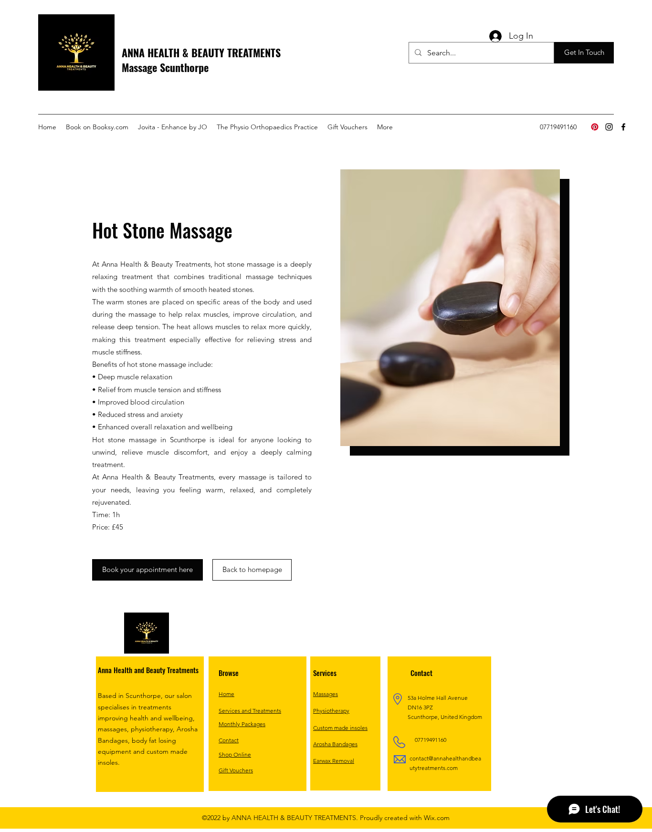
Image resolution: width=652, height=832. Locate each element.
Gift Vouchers (236, 770)
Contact (229, 740)
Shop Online (235, 754)
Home (226, 693)
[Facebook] (623, 127)
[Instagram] (609, 127)
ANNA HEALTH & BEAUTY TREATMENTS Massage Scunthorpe (201, 60)
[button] (584, 52)
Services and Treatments (250, 710)
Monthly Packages (242, 724)
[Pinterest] (594, 127)
